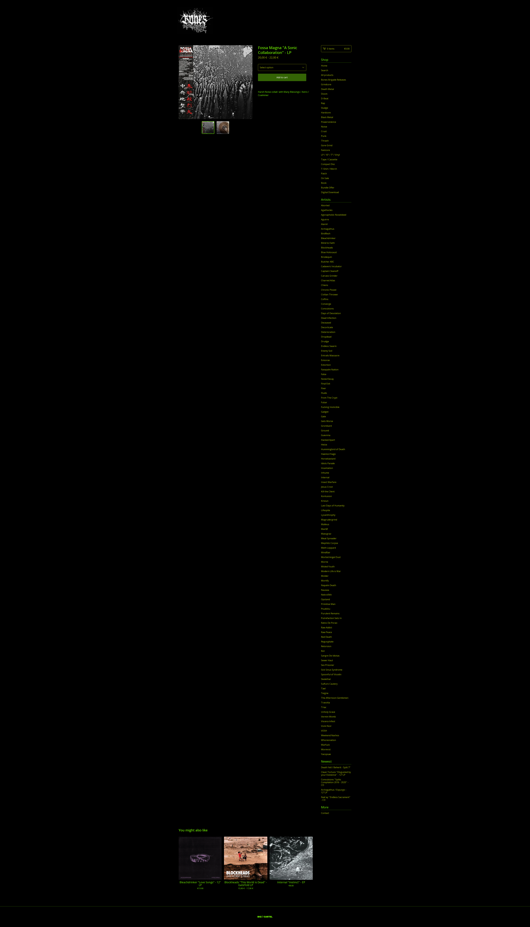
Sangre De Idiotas (330, 655)
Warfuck (325, 744)
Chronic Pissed (328, 289)
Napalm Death (328, 585)
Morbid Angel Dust (331, 557)
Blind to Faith (328, 242)
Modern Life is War (331, 571)
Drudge (325, 341)
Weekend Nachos (330, 735)
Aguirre (325, 219)
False (323, 374)
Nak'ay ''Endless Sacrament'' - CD (335, 798)
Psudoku (325, 608)
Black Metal (327, 117)
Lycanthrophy (328, 514)
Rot (323, 650)
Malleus (325, 524)
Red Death (326, 636)
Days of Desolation (331, 313)
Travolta (325, 702)
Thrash (325, 140)
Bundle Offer (327, 187)
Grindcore (326, 84)
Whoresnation (328, 740)
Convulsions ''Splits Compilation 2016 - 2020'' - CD (335, 782)
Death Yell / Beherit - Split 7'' (336, 767)
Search (324, 70)
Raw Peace (326, 632)
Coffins (324, 299)
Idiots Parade (328, 463)
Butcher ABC (327, 261)
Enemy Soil (326, 350)
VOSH (324, 730)
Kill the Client (328, 491)
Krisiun (324, 500)
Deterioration (328, 332)
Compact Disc (328, 164)
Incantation (327, 468)
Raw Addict (326, 627)
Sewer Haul (327, 660)
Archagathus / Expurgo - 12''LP (333, 791)
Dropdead (326, 336)
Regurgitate (327, 641)
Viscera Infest (328, 721)
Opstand (325, 599)
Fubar (324, 402)
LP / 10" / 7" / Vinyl (330, 154)
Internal (325, 477)
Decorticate (327, 327)
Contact (325, 813)
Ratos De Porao (329, 622)
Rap (323, 103)
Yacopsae (326, 754)
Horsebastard (328, 458)
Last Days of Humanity (332, 505)
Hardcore (326, 112)
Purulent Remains (330, 613)
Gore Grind (326, 145)
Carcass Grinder (329, 275)
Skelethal (326, 679)
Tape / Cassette (329, 159)
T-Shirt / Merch (329, 168)
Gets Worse (327, 421)
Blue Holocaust (329, 252)
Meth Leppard (328, 547)
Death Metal (327, 89)
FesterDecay (327, 378)
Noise (324, 126)
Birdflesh (325, 233)
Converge (326, 303)
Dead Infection (328, 317)
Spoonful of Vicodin (331, 674)
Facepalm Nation (329, 369)
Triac (323, 707)
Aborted (325, 205)
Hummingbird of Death (333, 449)
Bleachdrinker (328, 238)
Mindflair (325, 552)
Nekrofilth (326, 594)
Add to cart (282, 77)
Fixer (323, 388)
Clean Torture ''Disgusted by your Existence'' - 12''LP (336, 773)
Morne (324, 561)
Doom (324, 93)
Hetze (324, 444)
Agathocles (326, 210)
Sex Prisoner (327, 665)
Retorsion (326, 646)
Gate (323, 416)
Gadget (324, 411)
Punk (323, 136)
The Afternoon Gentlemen (334, 697)
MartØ (324, 529)
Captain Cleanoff (329, 271)
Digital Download (330, 192)
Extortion (326, 364)
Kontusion (326, 496)
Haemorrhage (328, 453)
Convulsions (327, 308)
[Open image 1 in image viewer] (215, 82)
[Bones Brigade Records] (195, 20)
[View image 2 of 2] (223, 127)
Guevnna (325, 435)
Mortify (325, 580)
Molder (324, 575)
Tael (323, 688)
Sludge (324, 107)
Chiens (324, 285)
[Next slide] (248, 82)
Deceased (326, 322)
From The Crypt (329, 397)
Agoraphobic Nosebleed (333, 214)
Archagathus (327, 228)
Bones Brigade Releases (333, 79)
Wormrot (326, 749)
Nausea (325, 590)
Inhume (325, 472)
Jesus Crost (327, 486)
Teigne (324, 693)
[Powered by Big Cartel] (265, 917)
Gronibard (326, 425)
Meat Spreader (328, 538)
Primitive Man (328, 604)
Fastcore (325, 150)
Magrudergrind (329, 519)
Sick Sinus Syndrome (331, 669)
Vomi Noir (326, 726)
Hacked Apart (328, 439)
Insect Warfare (328, 482)
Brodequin (326, 257)
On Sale (325, 178)
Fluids (324, 393)
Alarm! (324, 224)
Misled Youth (328, 566)
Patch (324, 173)
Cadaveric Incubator (331, 266)
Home (324, 65)
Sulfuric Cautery (329, 683)
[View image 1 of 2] (208, 127)
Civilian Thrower (329, 294)
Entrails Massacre (330, 355)
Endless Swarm (328, 346)
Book (324, 182)
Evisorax (325, 360)
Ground (325, 430)
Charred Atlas (328, 280)
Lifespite (325, 510)
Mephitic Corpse (329, 543)
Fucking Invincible (330, 407)
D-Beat (324, 98)
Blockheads (327, 247)
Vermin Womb (328, 716)
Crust (324, 131)
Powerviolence (328, 121)
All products (327, 75)
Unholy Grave (328, 711)
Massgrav (326, 533)
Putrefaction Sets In (331, 618)
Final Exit (325, 383)
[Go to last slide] (182, 82)
